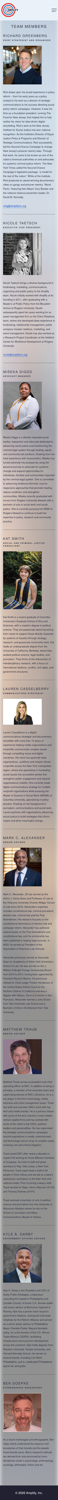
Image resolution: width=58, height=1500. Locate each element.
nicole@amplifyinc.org (15, 354)
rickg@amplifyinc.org (14, 206)
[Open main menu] (54, 10)
